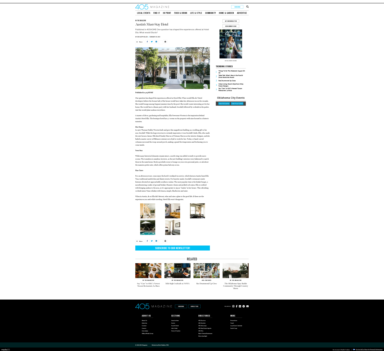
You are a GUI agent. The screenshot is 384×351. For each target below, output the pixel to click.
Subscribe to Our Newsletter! (172, 248)
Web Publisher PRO (163, 345)
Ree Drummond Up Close (227, 81)
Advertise (242, 12)
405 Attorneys (202, 325)
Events (173, 323)
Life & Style (196, 12)
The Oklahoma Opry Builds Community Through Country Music (235, 286)
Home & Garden (226, 12)
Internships (145, 331)
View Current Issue (230, 26)
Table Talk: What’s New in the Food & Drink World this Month (230, 76)
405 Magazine (143, 345)
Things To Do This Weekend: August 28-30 (231, 72)
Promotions (233, 320)
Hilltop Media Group (147, 333)
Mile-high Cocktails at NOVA (177, 283)
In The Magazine (140, 20)
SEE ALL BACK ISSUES (231, 60)
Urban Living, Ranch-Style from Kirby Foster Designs (230, 85)
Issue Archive (175, 320)
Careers (144, 328)
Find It (156, 12)
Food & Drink (180, 12)
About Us (144, 320)
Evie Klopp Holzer (142, 37)
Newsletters (194, 306)
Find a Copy (233, 328)
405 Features (207, 280)
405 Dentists (202, 323)
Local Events (143, 12)
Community (210, 12)
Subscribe (237, 7)
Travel (232, 323)
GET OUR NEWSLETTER (231, 21)
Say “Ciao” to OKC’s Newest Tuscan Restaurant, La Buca (230, 89)
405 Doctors (202, 320)
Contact (144, 325)
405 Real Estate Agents (204, 328)
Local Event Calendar (236, 325)
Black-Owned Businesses (205, 333)
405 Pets (200, 331)
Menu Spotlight (202, 336)
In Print (167, 12)
